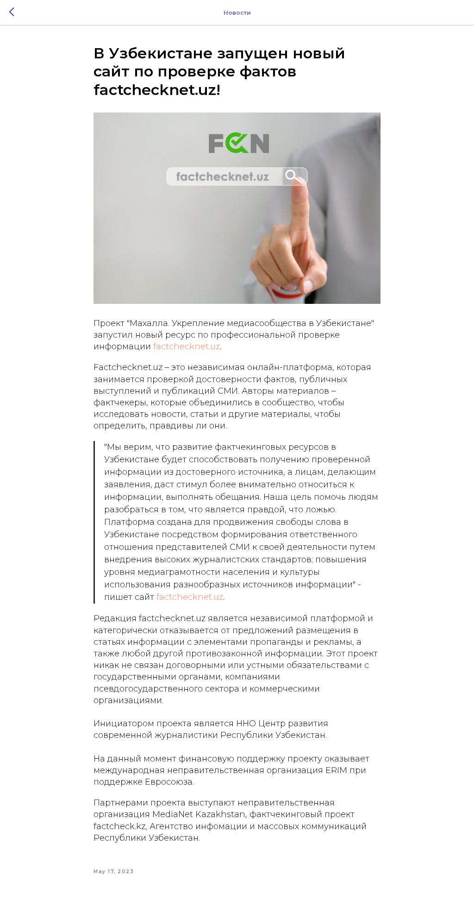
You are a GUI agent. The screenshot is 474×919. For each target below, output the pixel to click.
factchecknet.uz (186, 346)
